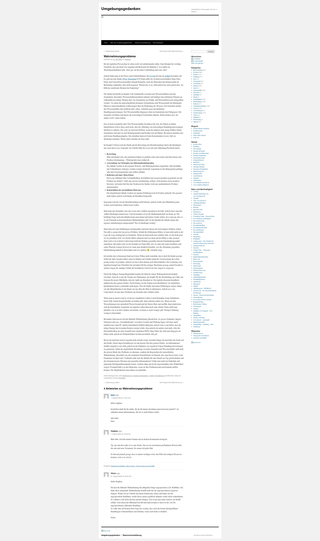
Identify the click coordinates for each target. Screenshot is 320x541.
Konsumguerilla (198, 261)
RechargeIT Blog (198, 302)
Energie (195, 74)
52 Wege (195, 191)
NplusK (195, 286)
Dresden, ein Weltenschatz (201, 153)
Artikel (167, 76)
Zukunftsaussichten (199, 322)
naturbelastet (197, 282)
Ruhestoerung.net (198, 171)
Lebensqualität (197, 90)
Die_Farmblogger (198, 230)
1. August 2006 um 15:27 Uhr (121, 398)
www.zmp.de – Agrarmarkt (201, 320)
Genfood (195, 248)
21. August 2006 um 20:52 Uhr (121, 476)
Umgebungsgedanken (120, 8)
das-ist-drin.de (197, 223)
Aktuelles (196, 198)
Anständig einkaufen (199, 203)
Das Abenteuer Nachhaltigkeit (202, 218)
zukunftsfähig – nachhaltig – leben (203, 324)
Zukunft (195, 122)
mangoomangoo (198, 268)
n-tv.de (152, 76)
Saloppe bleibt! (197, 173)
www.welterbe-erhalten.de (201, 185)
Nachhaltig (196, 275)
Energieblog (196, 236)
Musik (195, 97)
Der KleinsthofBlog (199, 225)
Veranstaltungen (198, 110)
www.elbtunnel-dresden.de (201, 182)
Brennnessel (196, 212)
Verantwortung (160, 376)
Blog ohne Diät (197, 209)
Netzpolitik (196, 133)
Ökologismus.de (198, 333)
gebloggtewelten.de (199, 245)
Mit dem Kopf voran (199, 270)
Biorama (195, 207)
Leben (195, 88)
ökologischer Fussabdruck (201, 336)
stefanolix (196, 178)
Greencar (196, 254)
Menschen (196, 92)
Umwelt (151, 376)
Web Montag (197, 119)
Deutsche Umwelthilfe (199, 338)
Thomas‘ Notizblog (199, 318)
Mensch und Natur (198, 164)
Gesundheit (196, 83)
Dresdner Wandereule (199, 155)
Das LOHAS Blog (198, 221)
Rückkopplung (127, 376)
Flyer (125, 79)
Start (106, 42)
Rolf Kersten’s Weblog (200, 304)
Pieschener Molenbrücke (200, 169)
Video (195, 115)
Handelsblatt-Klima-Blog (200, 257)
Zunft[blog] (196, 327)
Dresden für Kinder (199, 151)
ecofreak (195, 234)
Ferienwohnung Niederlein (201, 128)
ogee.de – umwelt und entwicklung (203, 295)
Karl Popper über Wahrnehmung (172, 51)
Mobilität (196, 95)
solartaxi (195, 309)
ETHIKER (196, 239)
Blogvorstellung (198, 70)
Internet (195, 86)
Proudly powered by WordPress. (203, 535)
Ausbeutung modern (112, 51)
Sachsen (195, 104)
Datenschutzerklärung (142, 42)
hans (113, 394)
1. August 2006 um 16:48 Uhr (121, 434)
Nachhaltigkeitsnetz (199, 279)
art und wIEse (197, 144)
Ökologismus (197, 205)
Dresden (195, 72)
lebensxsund (197, 266)
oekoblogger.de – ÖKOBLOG (202, 288)
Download (132, 79)
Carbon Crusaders (198, 214)
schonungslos (197, 306)
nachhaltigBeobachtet (199, 277)
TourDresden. (197, 180)
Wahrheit (195, 117)
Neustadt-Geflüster (198, 167)
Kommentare (199, 61)
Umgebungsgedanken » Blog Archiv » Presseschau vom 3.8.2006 (132, 466)
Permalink (121, 378)
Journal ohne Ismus (199, 158)
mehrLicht (196, 162)
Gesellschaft (196, 81)
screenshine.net (197, 176)
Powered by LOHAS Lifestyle (202, 300)
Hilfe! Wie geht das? (197, 63)
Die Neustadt (197, 149)
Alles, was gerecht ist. (199, 200)
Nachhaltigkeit (158, 42)
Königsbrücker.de (198, 160)
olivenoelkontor (197, 297)
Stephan (128, 59)
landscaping (196, 263)
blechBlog (196, 146)
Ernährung (196, 77)
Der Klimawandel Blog (200, 227)
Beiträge (197, 59)
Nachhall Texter (197, 131)
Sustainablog (197, 315)
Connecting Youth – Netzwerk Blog (203, 216)
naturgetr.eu (196, 284)
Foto (194, 79)
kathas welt (196, 259)
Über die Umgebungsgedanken (121, 42)
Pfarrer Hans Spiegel (199, 135)
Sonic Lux (196, 137)
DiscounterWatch (198, 232)
